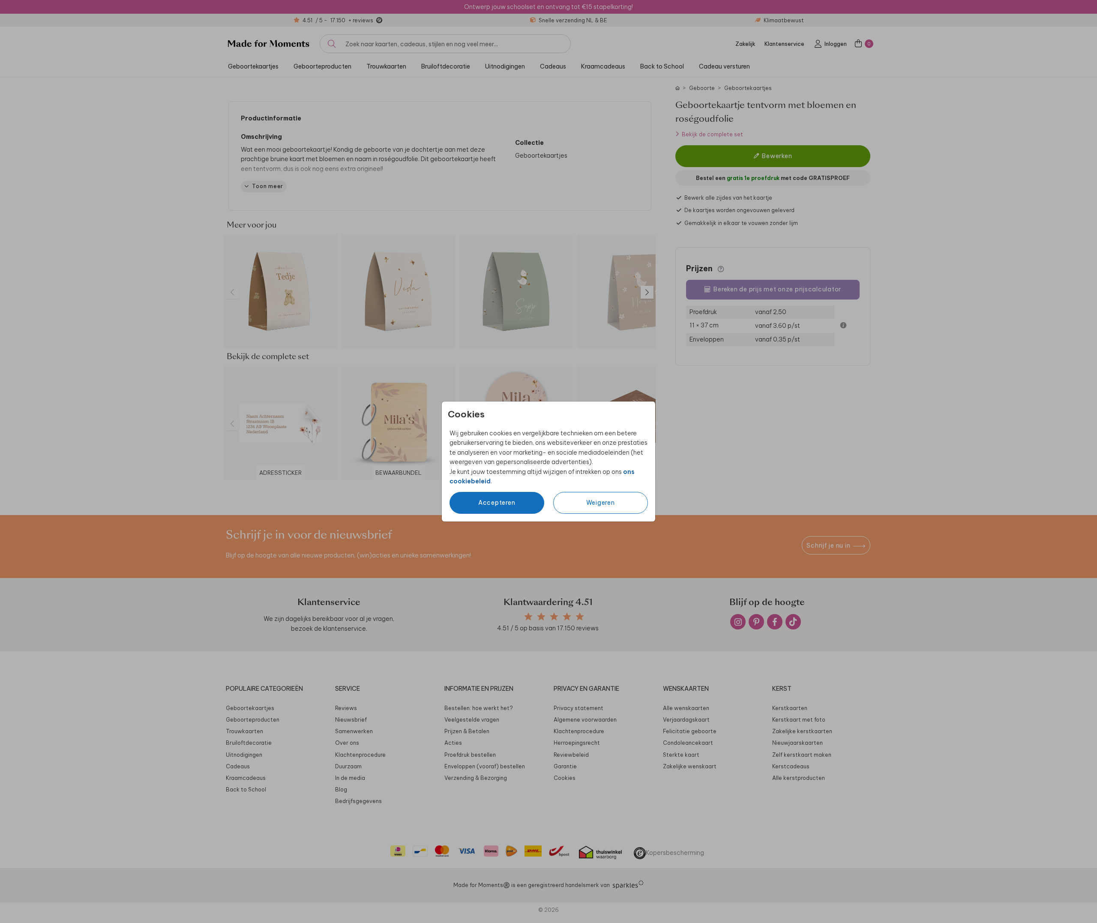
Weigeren (600, 502)
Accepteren (497, 502)
